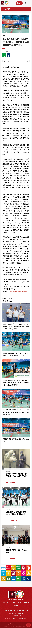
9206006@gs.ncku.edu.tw (19, 618)
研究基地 (19, 603)
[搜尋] (25, 3)
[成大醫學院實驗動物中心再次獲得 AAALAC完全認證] (15, 467)
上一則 (6, 61)
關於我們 (5, 603)
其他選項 (7, 9)
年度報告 (26, 603)
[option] (15, 24)
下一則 (25, 61)
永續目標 (12, 603)
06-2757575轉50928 (18, 613)
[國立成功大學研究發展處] (5, 3)
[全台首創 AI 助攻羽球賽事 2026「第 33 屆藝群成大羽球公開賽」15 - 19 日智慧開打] (15, 505)
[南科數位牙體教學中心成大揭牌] (15, 543)
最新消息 (16, 605)
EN (20, 3)
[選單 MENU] (29, 3)
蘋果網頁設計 (22, 624)
